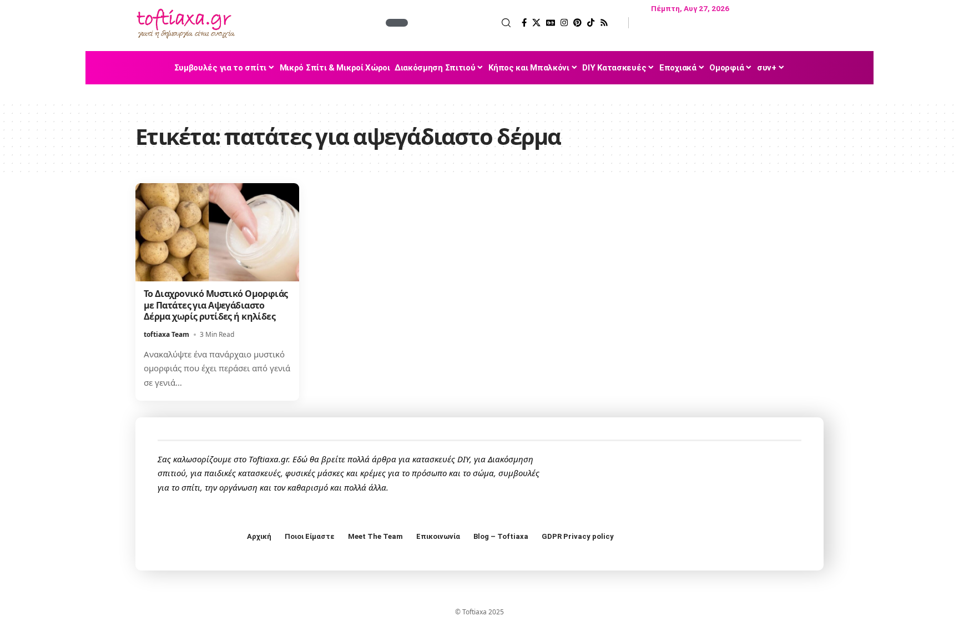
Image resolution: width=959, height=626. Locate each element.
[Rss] (604, 22)
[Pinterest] (577, 22)
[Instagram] (564, 22)
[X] (536, 22)
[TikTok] (590, 22)
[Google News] (550, 22)
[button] (461, 23)
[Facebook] (524, 22)
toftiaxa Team (166, 334)
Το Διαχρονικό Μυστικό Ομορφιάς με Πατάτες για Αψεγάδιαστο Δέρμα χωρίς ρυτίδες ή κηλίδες (216, 305)
